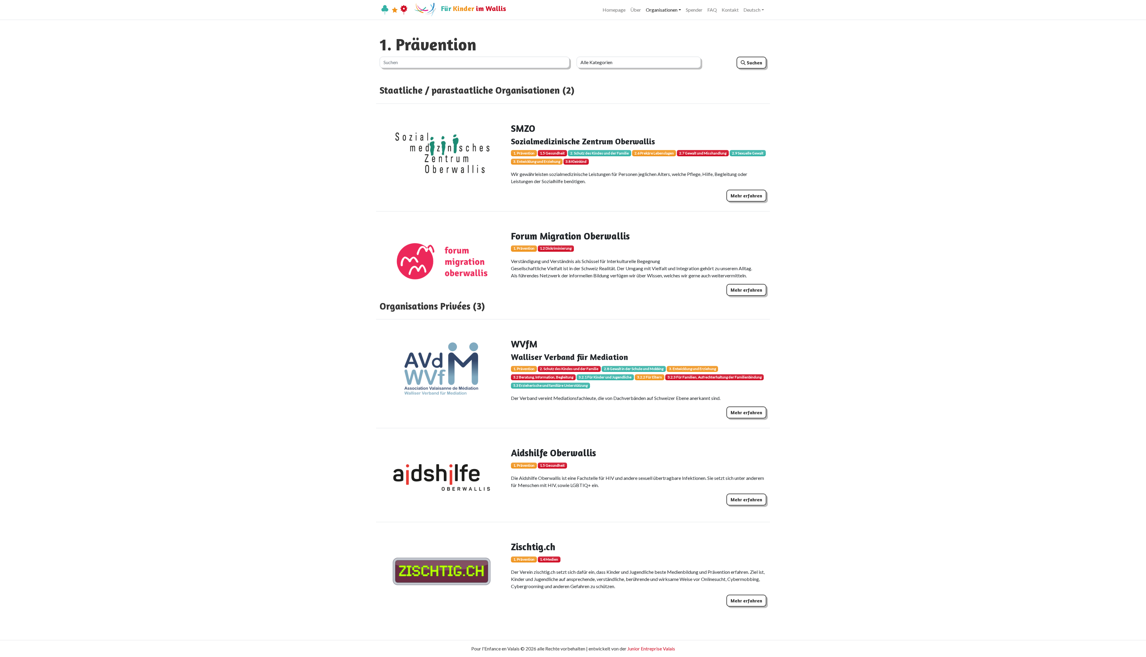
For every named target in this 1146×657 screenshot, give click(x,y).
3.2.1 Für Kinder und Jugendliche (605, 377)
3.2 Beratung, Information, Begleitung (543, 377)
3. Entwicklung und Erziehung (536, 161)
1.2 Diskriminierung (556, 248)
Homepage (614, 10)
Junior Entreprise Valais (651, 648)
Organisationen (661, 10)
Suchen (753, 63)
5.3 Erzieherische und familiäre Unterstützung (550, 385)
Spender (694, 10)
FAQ (712, 10)
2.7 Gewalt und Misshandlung (702, 153)
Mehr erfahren (746, 196)
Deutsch (751, 10)
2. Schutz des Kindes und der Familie (599, 153)
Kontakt (730, 10)
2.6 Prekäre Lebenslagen (654, 153)
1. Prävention (524, 153)
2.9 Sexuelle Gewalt (747, 153)
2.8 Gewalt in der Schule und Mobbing (633, 369)
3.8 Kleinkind (576, 161)
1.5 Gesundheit (552, 153)
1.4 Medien (549, 559)
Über (635, 10)
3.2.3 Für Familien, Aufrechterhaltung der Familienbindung (715, 377)
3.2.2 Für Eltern (649, 377)
